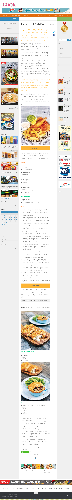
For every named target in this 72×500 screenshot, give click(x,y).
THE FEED (50, 15)
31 (6, 222)
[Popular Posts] (63, 77)
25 (9, 220)
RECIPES (29, 15)
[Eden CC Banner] (36, 10)
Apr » (4, 224)
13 (14, 217)
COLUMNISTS (11, 15)
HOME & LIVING (40, 15)
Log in (3, 236)
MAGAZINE (67, 15)
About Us (61, 48)
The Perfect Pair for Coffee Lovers (7, 160)
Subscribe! (61, 53)
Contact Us (61, 51)
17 (6, 219)
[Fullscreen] (16, 103)
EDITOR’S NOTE (4, 15)
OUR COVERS (60, 15)
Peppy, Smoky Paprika (48, 470)
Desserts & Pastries (25, 18)
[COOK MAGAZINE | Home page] (9, 4)
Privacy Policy (62, 56)
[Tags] (69, 77)
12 (11, 217)
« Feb (2, 224)
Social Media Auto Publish (32, 499)
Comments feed (4, 241)
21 (16, 219)
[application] (9, 96)
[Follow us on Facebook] (13, 18)
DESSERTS (24, 15)
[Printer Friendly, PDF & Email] (25, 452)
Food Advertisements (11, 108)
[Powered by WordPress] (5, 496)
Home (61, 45)
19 (11, 219)
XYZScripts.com (41, 499)
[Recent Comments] (66, 77)
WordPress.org (4, 244)
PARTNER (45, 15)
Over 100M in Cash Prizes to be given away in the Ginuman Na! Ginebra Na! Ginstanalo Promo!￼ (67, 84)
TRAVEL (34, 15)
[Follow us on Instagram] (16, 18)
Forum (61, 58)
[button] (9, 96)
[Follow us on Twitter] (15, 18)
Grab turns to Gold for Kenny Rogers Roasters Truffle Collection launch (9, 187)
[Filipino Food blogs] (64, 33)
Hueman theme (14, 496)
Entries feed (4, 239)
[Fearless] (9, 85)
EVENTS (55, 15)
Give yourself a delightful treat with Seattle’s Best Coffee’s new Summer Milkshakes (9, 147)
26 (11, 220)
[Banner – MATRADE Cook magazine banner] (36, 484)
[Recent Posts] (60, 77)
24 (6, 220)
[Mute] (14, 103)
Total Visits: (60, 193)
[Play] (2, 103)
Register (3, 234)
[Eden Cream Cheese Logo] (64, 187)
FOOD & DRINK (17, 15)
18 (9, 219)
